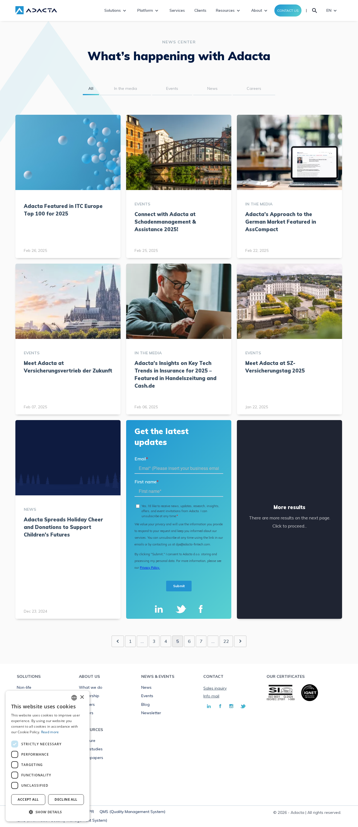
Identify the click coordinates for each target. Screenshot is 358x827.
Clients (200, 10)
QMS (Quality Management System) (132, 811)
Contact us (288, 10)
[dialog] (48, 756)
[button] (47, 812)
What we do (90, 687)
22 (226, 641)
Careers (86, 712)
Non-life (24, 687)
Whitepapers (91, 757)
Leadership (89, 695)
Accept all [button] (28, 799)
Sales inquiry (215, 688)
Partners (87, 704)
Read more (50, 732)
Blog (145, 704)
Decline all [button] (66, 799)
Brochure (87, 740)
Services (177, 10)
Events (147, 695)
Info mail (211, 696)
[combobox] (74, 698)
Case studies (91, 748)
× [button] (82, 697)
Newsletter (151, 712)
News (146, 687)
